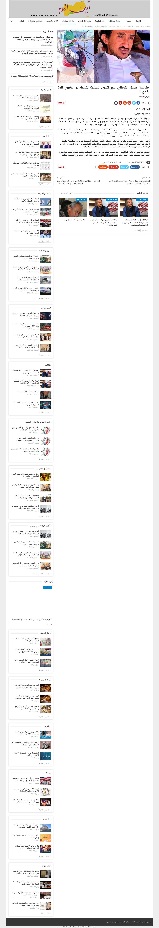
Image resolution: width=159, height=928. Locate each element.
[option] (31, 604)
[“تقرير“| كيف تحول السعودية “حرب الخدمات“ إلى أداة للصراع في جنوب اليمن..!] (45, 270)
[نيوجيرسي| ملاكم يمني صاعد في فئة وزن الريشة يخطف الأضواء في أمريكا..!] (45, 802)
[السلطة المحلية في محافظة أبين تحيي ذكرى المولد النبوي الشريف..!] (45, 212)
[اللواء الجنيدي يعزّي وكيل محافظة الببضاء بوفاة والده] (45, 234)
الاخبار (129, 21)
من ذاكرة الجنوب (84, 21)
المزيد (22, 21)
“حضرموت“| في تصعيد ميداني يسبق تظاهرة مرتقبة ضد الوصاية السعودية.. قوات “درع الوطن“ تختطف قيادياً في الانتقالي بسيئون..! (33, 64)
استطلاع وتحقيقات (35, 21)
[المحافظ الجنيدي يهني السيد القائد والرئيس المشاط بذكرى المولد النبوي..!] (45, 202)
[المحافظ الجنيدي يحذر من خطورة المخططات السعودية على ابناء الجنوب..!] (45, 223)
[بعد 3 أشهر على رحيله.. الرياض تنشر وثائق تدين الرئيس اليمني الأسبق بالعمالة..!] (45, 488)
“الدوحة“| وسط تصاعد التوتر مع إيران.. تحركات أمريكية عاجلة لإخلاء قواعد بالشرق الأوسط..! (79, 182)
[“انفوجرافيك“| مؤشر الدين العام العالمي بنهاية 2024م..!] (31, 601)
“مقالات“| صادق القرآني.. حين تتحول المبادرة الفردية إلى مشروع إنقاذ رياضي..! (123, 162)
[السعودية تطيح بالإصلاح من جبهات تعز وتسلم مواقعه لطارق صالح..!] (45, 177)
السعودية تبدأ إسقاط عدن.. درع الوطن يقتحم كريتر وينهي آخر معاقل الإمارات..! (129, 182)
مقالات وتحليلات (68, 21)
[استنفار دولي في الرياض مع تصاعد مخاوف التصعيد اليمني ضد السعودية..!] (45, 337)
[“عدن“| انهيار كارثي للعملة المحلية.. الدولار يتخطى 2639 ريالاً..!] (45, 642)
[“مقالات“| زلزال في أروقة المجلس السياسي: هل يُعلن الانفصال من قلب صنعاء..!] (103, 207)
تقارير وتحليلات (52, 21)
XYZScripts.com (91, 927)
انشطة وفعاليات (115, 21)
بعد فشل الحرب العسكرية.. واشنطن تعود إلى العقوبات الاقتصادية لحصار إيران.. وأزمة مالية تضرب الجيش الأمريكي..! (33, 39)
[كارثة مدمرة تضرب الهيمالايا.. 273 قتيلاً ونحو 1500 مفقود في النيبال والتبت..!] (45, 327)
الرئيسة (138, 21)
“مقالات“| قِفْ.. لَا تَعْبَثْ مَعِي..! (28, 392)
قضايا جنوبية (99, 21)
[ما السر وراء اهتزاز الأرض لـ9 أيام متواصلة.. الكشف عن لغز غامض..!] (45, 735)
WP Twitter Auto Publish (70, 927)
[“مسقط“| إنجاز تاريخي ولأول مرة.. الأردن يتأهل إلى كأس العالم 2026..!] (45, 792)
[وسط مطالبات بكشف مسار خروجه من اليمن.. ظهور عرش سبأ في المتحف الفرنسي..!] (45, 874)
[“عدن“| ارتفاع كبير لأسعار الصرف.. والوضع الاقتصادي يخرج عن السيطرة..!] (45, 652)
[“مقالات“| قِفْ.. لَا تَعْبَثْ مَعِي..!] (73, 207)
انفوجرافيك (48, 587)
